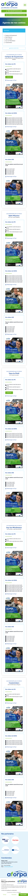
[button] (25, 5)
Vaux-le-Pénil (8, 39)
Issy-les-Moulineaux (10, 40)
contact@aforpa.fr (8, 866)
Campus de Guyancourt (11, 35)
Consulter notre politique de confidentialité (9, 890)
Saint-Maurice (8, 37)
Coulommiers (8, 42)
